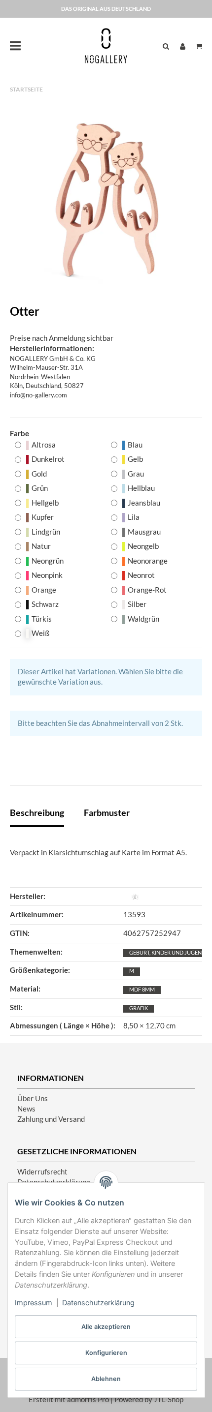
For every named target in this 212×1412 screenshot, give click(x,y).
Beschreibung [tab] (37, 812)
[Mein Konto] (183, 46)
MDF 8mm (142, 989)
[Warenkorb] (196, 46)
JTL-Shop (168, 1399)
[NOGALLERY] (106, 45)
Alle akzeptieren (106, 1326)
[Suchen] (166, 46)
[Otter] (106, 199)
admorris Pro (88, 1399)
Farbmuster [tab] (107, 812)
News (26, 1109)
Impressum (33, 1302)
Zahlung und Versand (51, 1119)
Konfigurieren (106, 1352)
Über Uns (32, 1098)
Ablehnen (106, 1378)
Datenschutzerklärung (98, 1302)
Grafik (138, 1008)
